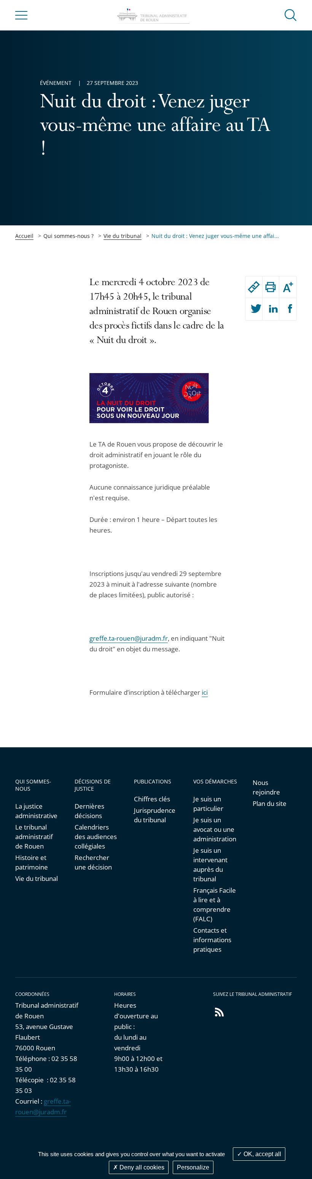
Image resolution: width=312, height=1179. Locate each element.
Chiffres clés (152, 799)
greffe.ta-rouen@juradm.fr (128, 638)
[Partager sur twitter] (253, 309)
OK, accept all (261, 1154)
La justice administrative (36, 811)
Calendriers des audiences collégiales (96, 836)
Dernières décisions (89, 811)
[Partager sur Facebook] (287, 309)
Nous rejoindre (266, 787)
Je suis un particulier (208, 804)
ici (205, 692)
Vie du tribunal (122, 235)
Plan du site (270, 803)
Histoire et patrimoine (31, 862)
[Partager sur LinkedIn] (271, 309)
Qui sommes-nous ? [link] (68, 235)
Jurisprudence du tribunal (154, 815)
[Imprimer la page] (271, 287)
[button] (291, 14)
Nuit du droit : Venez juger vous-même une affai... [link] (215, 235)
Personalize (193, 1167)
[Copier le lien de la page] (253, 287)
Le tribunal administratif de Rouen (34, 836)
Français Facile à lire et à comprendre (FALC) (214, 904)
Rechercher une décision (93, 862)
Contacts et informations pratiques (212, 940)
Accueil (24, 235)
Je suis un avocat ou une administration (214, 829)
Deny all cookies (141, 1167)
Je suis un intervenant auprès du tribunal (210, 864)
